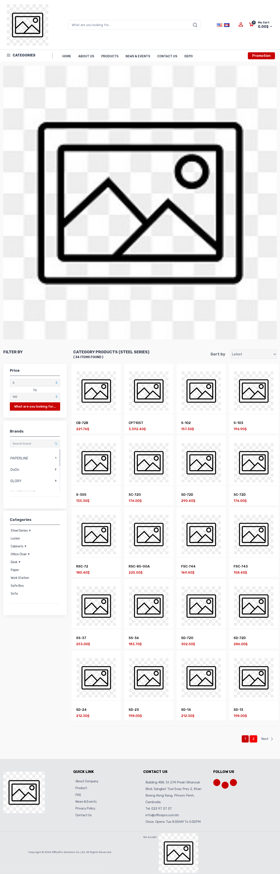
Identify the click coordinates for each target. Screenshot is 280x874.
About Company (86, 781)
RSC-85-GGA (139, 566)
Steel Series (19, 530)
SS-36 (134, 638)
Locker (15, 538)
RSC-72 (82, 566)
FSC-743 (241, 566)
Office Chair (19, 554)
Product (81, 788)
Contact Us (167, 56)
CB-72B (82, 423)
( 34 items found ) (88, 357)
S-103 (238, 423)
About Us (86, 56)
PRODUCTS (109, 56)
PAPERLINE (33, 458)
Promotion (261, 56)
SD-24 (81, 710)
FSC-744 (188, 566)
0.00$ (264, 25)
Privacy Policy (85, 808)
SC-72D (240, 495)
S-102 (186, 423)
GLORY (33, 481)
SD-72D (187, 495)
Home (66, 56)
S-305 (81, 495)
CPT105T (136, 423)
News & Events (138, 56)
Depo (188, 56)
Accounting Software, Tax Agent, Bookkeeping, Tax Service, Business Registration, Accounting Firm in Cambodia (67, 871)
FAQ (78, 795)
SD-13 (238, 710)
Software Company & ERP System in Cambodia (37, 871)
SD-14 (186, 710)
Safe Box (17, 586)
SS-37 (81, 638)
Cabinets (17, 546)
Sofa (14, 594)
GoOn (33, 470)
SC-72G (135, 495)
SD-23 (134, 710)
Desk (14, 562)
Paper (15, 570)
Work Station (20, 578)
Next (264, 739)
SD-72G (187, 638)
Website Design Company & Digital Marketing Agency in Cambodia (15, 871)
